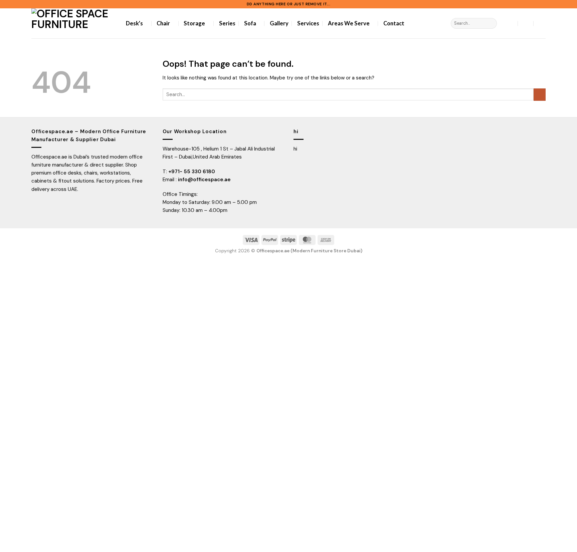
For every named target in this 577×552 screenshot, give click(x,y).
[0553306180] (541, 23)
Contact (393, 23)
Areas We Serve (349, 23)
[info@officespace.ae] (526, 23)
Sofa (250, 23)
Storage (194, 23)
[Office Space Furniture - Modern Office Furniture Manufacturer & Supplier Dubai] (73, 23)
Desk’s (134, 23)
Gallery (279, 23)
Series (227, 23)
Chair (163, 23)
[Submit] (491, 23)
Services (308, 23)
